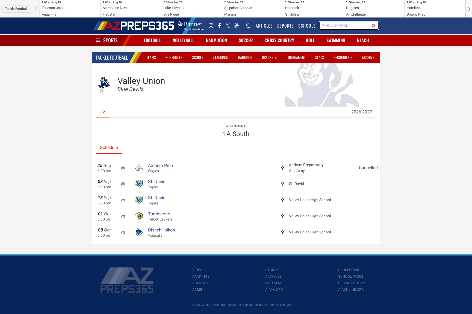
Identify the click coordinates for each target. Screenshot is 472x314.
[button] (468, 8)
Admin (197, 289)
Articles (264, 25)
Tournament (296, 57)
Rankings (245, 57)
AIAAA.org (274, 289)
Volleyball (183, 40)
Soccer (246, 40)
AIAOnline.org (351, 289)
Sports (110, 40)
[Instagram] (211, 25)
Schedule (109, 147)
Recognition (343, 57)
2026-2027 (361, 112)
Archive (368, 57)
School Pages (350, 276)
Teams (151, 57)
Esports (285, 25)
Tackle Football (16, 9)
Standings (221, 57)
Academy (200, 283)
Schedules (174, 57)
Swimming (335, 40)
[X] (228, 25)
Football (152, 40)
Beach (363, 40)
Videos (198, 270)
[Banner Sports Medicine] (191, 25)
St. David (157, 184)
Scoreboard (349, 270)
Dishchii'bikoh (161, 232)
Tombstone (160, 216)
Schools (307, 25)
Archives (273, 276)
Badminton (216, 40)
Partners (273, 283)
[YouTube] (236, 25)
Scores (197, 57)
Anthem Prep (160, 168)
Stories (272, 270)
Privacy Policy (351, 283)
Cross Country (279, 40)
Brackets (269, 57)
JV (102, 112)
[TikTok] (247, 26)
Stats (319, 57)
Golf (310, 40)
